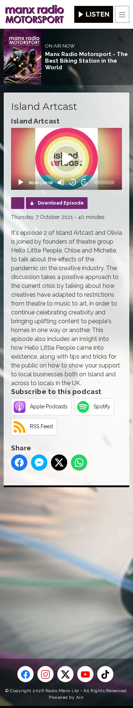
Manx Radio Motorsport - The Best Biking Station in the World (86, 61)
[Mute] (61, 182)
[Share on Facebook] (19, 462)
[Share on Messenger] (39, 462)
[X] (65, 674)
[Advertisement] (66, 561)
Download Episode (61, 203)
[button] (66, 159)
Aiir (79, 697)
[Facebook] (25, 674)
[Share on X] (59, 462)
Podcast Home (17, 203)
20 (72, 182)
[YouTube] (85, 674)
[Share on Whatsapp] (79, 462)
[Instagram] (45, 674)
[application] (66, 159)
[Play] (20, 182)
